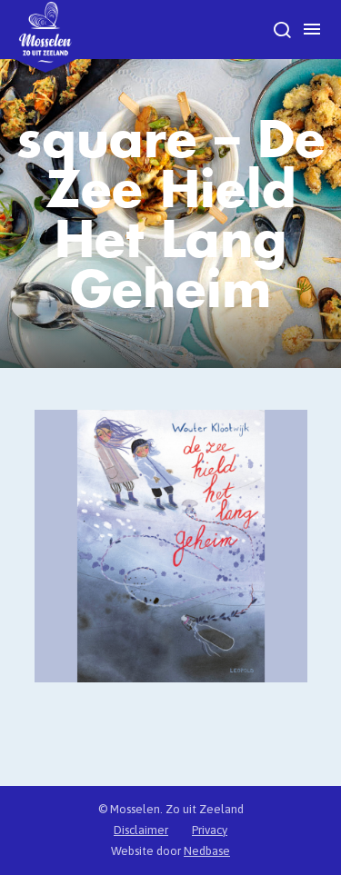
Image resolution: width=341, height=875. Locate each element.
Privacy (209, 830)
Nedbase (207, 851)
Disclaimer (141, 830)
